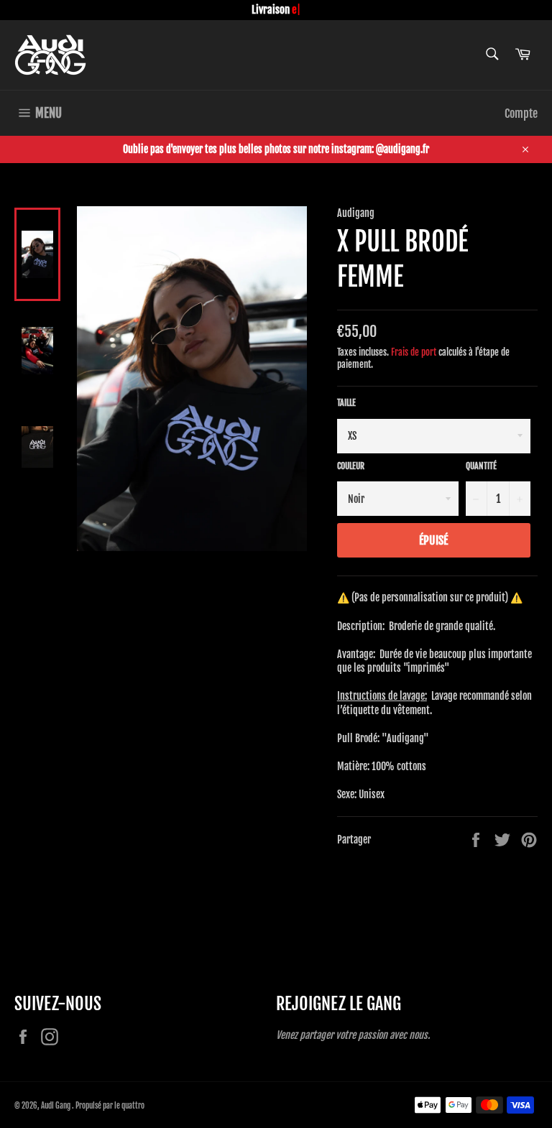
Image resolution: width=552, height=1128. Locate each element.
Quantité (481, 466)
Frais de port (413, 352)
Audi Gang (56, 1106)
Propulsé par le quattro (109, 1106)
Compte (521, 113)
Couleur (350, 466)
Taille (346, 402)
